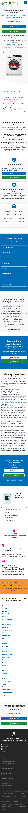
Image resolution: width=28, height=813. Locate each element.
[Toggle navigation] (25, 2)
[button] (1, 313)
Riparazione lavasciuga (6, 775)
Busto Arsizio (5, 613)
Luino (3, 659)
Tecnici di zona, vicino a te (14, 44)
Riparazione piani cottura (7, 785)
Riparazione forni (5, 771)
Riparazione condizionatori (7, 763)
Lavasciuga (4, 404)
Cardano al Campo (7, 619)
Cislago (4, 632)
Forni (2, 402)
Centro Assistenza (6, 91)
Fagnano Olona (6, 635)
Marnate (4, 665)
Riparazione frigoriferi (6, 773)
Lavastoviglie (9, 401)
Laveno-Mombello (7, 654)
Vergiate (4, 695)
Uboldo (4, 686)
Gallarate (4, 641)
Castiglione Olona (7, 630)
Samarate (4, 673)
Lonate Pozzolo (6, 657)
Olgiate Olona (5, 668)
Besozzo (4, 611)
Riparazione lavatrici (6, 783)
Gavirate (4, 643)
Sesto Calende (6, 678)
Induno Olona (5, 651)
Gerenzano (5, 646)
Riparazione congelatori (7, 768)
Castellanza (5, 627)
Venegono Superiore (7, 692)
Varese (4, 605)
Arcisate (4, 608)
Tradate (4, 684)
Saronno (4, 676)
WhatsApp (14, 31)
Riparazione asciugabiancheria (8, 761)
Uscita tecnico (4, 758)
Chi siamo (3, 754)
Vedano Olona (6, 689)
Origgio (4, 670)
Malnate (14, 91)
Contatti (3, 756)
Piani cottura (7, 402)
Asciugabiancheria (15, 402)
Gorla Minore (5, 649)
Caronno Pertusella (7, 622)
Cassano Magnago (7, 624)
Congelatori (23, 402)
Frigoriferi (15, 401)
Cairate (4, 616)
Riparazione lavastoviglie (7, 778)
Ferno (3, 638)
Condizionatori (21, 401)
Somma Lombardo (7, 681)
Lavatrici (3, 401)
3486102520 (15, 26)
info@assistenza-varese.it (9, 748)
